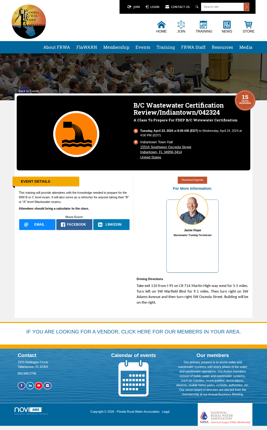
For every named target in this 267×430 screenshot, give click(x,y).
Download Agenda (192, 180)
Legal (165, 411)
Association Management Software (32, 414)
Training (165, 47)
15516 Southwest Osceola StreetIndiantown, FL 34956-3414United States (165, 152)
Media (245, 47)
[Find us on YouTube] (39, 385)
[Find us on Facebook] (21, 385)
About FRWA (56, 47)
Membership (116, 47)
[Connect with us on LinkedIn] (30, 385)
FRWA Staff (193, 47)
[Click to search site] (246, 7)
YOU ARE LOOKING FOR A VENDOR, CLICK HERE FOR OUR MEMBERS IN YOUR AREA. (136, 331)
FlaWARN (86, 47)
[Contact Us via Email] (47, 385)
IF (29, 331)
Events (143, 47)
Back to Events (28, 91)
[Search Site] (197, 7)
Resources (222, 47)
